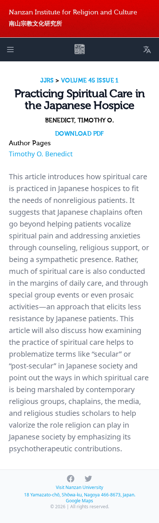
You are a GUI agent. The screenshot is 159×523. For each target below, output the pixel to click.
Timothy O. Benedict (41, 153)
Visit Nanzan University (79, 487)
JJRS (47, 80)
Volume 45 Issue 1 (90, 80)
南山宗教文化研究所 (35, 23)
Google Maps (79, 500)
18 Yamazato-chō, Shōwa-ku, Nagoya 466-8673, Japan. (79, 495)
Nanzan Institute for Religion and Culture (73, 12)
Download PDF (79, 133)
